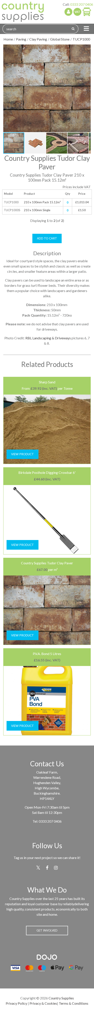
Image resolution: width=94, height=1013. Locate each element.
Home (8, 39)
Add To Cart (47, 238)
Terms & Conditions (73, 1003)
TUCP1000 (81, 39)
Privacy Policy (16, 1003)
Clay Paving (38, 39)
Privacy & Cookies (43, 1003)
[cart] (86, 11)
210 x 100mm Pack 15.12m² (42, 202)
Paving (21, 39)
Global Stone (60, 39)
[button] (86, 48)
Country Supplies (61, 998)
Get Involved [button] (47, 930)
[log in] (68, 12)
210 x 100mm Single (37, 210)
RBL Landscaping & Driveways (48, 338)
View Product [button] (22, 454)
